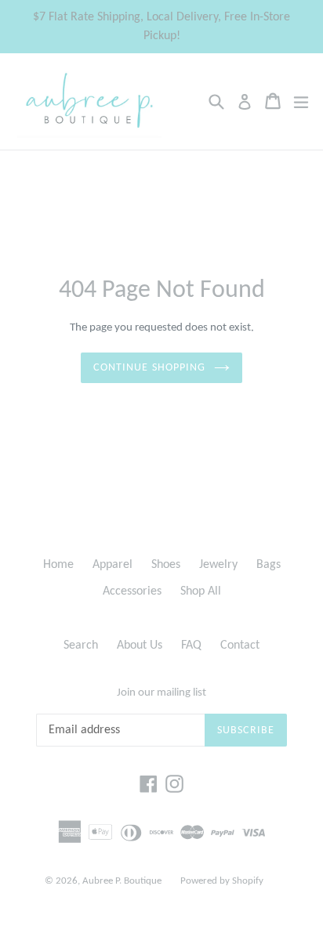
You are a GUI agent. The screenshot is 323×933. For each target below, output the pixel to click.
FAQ (191, 645)
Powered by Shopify (221, 881)
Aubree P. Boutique (122, 881)
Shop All (200, 591)
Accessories (132, 591)
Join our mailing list (161, 693)
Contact (239, 645)
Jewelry (218, 565)
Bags (268, 565)
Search (81, 645)
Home (58, 565)
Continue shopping (149, 368)
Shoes (165, 565)
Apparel (112, 565)
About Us (139, 645)
